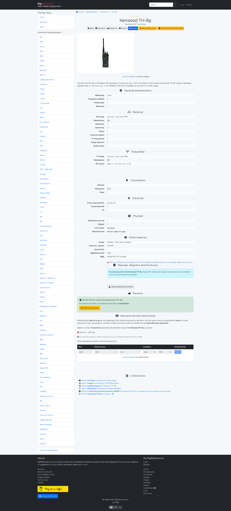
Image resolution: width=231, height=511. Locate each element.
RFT (41, 321)
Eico (41, 132)
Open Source (45, 288)
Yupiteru (43, 444)
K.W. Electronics (46, 226)
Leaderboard (148, 488)
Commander (44, 103)
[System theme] (111, 507)
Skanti (42, 373)
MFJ (41, 259)
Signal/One (44, 368)
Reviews (146, 477)
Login (182, 5)
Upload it (112, 275)
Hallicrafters (44, 179)
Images (146, 480)
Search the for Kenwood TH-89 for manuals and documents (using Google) (125, 391)
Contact (41, 483)
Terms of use (43, 480)
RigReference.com (121, 500)
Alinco (42, 47)
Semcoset (43, 358)
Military (42, 264)
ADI (41, 37)
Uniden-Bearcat (46, 420)
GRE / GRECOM (46, 169)
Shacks (146, 485)
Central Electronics (47, 80)
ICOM (42, 17)
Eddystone (44, 127)
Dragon (42, 113)
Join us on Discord (48, 496)
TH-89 (114, 12)
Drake (42, 117)
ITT (41, 212)
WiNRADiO (44, 429)
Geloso (42, 160)
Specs (91, 28)
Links (145, 491)
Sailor (42, 340)
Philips (42, 292)
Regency (43, 316)
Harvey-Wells (45, 193)
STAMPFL (43, 391)
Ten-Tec (43, 410)
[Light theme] (116, 507)
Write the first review (91, 308)
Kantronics (44, 231)
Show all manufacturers (49, 450)
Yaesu (42, 27)
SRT (41, 387)
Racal (42, 302)
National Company (47, 283)
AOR (41, 51)
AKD (41, 42)
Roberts (43, 330)
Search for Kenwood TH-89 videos (98, 380)
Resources (147, 493)
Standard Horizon (46, 396)
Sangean (43, 344)
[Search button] (175, 5)
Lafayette (43, 245)
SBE (41, 354)
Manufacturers (92, 12)
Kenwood (43, 22)
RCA (41, 311)
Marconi (43, 254)
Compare (134, 28)
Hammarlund (45, 184)
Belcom (43, 75)
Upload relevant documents (122, 287)
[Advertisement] (165, 52)
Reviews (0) (113, 28)
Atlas (41, 56)
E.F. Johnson (44, 122)
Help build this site (45, 472)
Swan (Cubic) (45, 406)
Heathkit (43, 198)
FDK (41, 146)
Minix (42, 269)
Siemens (43, 363)
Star (41, 401)
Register (189, 5)
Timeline (146, 483)
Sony (42, 382)
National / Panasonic (48, 278)
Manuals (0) (101, 28)
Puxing (42, 297)
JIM (41, 217)
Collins (42, 98)
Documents (147, 474)
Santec (42, 349)
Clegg (42, 89)
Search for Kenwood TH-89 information (100, 383)
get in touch (82, 465)
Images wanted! (44, 477)
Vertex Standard (46, 425)
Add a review (148, 28)
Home (80, 12)
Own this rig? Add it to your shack (171, 28)
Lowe (42, 250)
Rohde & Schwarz (47, 335)
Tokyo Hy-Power (46, 415)
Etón (41, 141)
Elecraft (42, 136)
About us (41, 469)
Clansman (43, 84)
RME (41, 325)
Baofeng (43, 70)
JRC (41, 221)
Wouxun (43, 434)
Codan (42, 94)
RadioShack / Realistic (48, 306)
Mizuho (42, 273)
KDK (41, 236)
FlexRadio (43, 151)
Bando (42, 65)
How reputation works (46, 474)
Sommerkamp (45, 377)
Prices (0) (124, 28)
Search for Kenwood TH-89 (98, 386)
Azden (42, 61)
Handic (42, 188)
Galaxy (42, 155)
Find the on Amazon (96, 394)
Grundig (43, 174)
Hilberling (43, 202)
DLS (41, 108)
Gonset (42, 165)
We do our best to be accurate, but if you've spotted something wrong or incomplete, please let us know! (150, 262)
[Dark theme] (120, 507)
